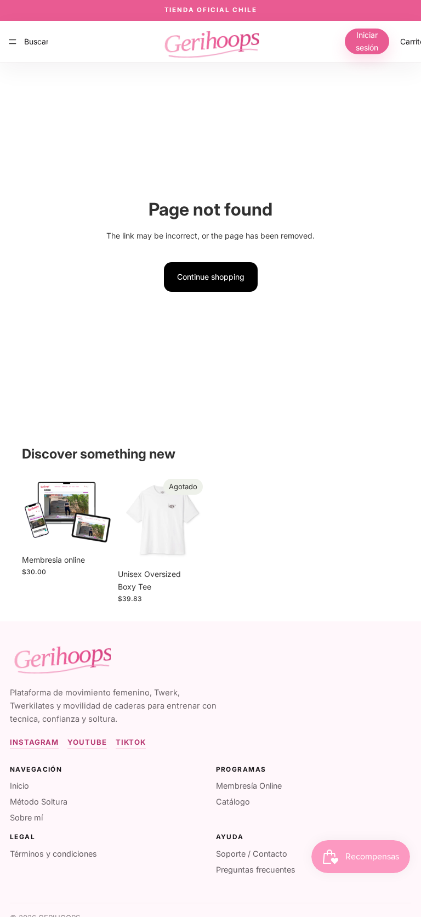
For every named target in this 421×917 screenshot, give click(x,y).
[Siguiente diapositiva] (195, 519)
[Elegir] (94, 532)
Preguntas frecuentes (255, 869)
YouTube (86, 742)
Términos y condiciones (53, 853)
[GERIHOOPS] (60, 657)
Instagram (34, 742)
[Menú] (12, 41)
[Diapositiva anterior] (130, 519)
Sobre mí (26, 817)
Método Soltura (38, 801)
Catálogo (233, 801)
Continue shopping (210, 276)
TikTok (131, 742)
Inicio (19, 785)
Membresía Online (249, 785)
